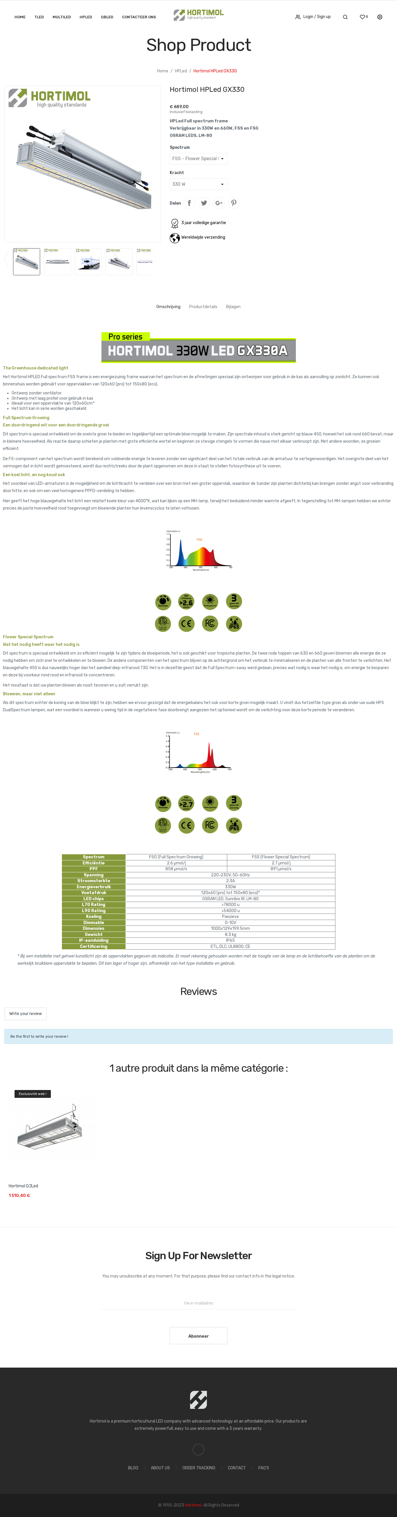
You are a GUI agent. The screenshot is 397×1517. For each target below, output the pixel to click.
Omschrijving (168, 306)
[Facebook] (198, 1449)
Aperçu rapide (53, 1125)
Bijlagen (233, 306)
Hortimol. (194, 1505)
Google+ (219, 203)
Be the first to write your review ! (39, 1036)
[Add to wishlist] (95, 1178)
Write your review (25, 1013)
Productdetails (203, 306)
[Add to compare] (92, 1200)
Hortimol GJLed (23, 1186)
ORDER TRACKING (199, 1468)
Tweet (204, 203)
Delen (189, 203)
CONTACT (237, 1468)
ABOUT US (160, 1468)
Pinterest (233, 203)
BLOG (133, 1468)
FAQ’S (263, 1468)
